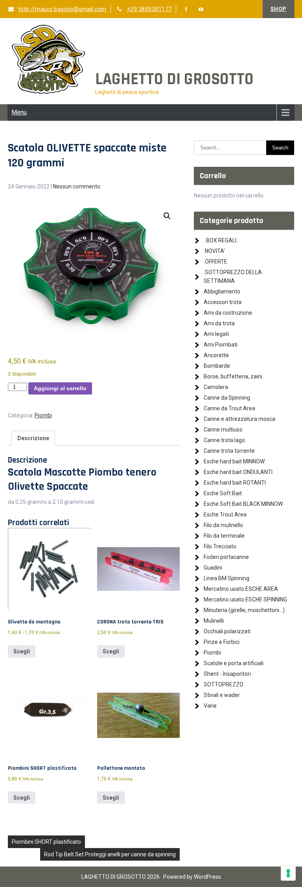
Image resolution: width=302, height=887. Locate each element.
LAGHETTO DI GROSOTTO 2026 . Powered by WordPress (151, 877)
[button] (167, 216)
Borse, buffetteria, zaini (233, 376)
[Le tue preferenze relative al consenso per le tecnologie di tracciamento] (288, 873)
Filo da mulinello (223, 525)
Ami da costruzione (228, 313)
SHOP (279, 9)
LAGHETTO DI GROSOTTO (174, 79)
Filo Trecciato (220, 546)
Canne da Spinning (227, 398)
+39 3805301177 (149, 9)
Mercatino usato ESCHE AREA (241, 589)
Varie (210, 706)
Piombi (43, 415)
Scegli (21, 651)
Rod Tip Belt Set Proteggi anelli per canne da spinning (110, 854)
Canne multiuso (223, 429)
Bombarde (217, 366)
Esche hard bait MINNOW (234, 461)
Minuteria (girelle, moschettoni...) (244, 610)
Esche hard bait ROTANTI (235, 482)
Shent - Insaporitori (227, 674)
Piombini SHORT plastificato (46, 842)
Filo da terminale (224, 536)
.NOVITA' (214, 251)
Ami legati (216, 334)
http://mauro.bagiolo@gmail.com (62, 9)
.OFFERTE (215, 261)
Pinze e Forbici (221, 642)
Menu (19, 112)
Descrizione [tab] (33, 438)
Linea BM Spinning (226, 578)
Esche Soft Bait (223, 493)
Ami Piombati (221, 344)
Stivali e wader (222, 695)
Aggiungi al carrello (60, 388)
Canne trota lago (224, 440)
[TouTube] (201, 9)
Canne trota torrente (229, 451)
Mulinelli (214, 621)
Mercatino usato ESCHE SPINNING (245, 599)
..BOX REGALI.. (221, 240)
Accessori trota (222, 302)
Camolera (216, 387)
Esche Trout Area (225, 514)
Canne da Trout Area (229, 408)
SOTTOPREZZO (223, 684)
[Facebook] (186, 9)
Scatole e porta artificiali (233, 663)
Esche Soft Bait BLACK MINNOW (243, 504)
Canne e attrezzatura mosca (239, 419)
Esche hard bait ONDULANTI (238, 472)
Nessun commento (76, 186)
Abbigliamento (222, 291)
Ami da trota (219, 323)
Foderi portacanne (226, 557)
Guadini (213, 567)
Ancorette (216, 355)
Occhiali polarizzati (227, 631)
